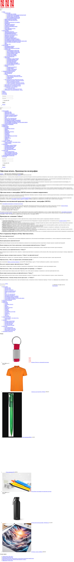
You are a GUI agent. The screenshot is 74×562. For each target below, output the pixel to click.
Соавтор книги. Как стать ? (7, 556)
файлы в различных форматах (13, 261)
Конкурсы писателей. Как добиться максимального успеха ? (14, 559)
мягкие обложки (64, 205)
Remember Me (6, 100)
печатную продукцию (26, 197)
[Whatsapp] (0, 285)
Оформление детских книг (7, 560)
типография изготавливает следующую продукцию (12, 203)
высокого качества (63, 220)
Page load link (55, 285)
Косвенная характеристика (7, 557)
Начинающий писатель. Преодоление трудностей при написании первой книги (18, 558)
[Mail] (2, 285)
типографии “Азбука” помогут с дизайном (20, 198)
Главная (1, 173)
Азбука (19, 174)
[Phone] (4, 285)
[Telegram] (3, 285)
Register (3, 104)
